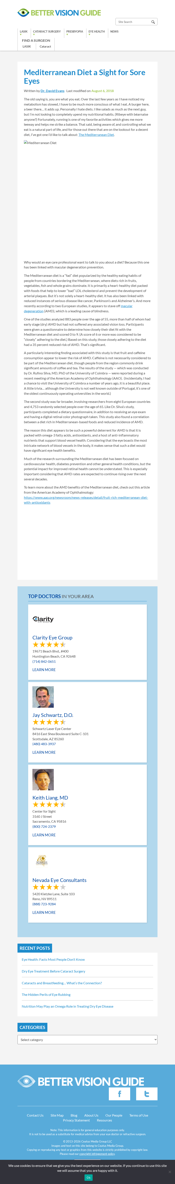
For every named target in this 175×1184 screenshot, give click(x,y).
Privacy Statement (76, 1120)
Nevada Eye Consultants (59, 880)
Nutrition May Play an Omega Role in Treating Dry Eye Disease (67, 1006)
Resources (104, 1120)
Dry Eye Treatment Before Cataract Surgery (53, 971)
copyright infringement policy (97, 1154)
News (114, 31)
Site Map (57, 1115)
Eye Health (97, 31)
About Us (91, 1115)
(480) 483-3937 (44, 744)
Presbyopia (74, 31)
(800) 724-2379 (44, 826)
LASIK (24, 31)
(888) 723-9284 (44, 904)
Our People (113, 1115)
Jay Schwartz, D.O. (52, 715)
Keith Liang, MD (50, 797)
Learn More (44, 669)
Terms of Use (138, 1115)
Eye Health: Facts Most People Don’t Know (53, 959)
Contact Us (35, 1115)
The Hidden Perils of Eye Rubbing (46, 994)
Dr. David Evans (52, 91)
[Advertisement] (87, 539)
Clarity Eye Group (52, 637)
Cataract (45, 46)
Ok (88, 1177)
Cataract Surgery (47, 31)
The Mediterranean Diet (96, 135)
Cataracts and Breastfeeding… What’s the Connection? (62, 983)
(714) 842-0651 (44, 661)
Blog (74, 1115)
